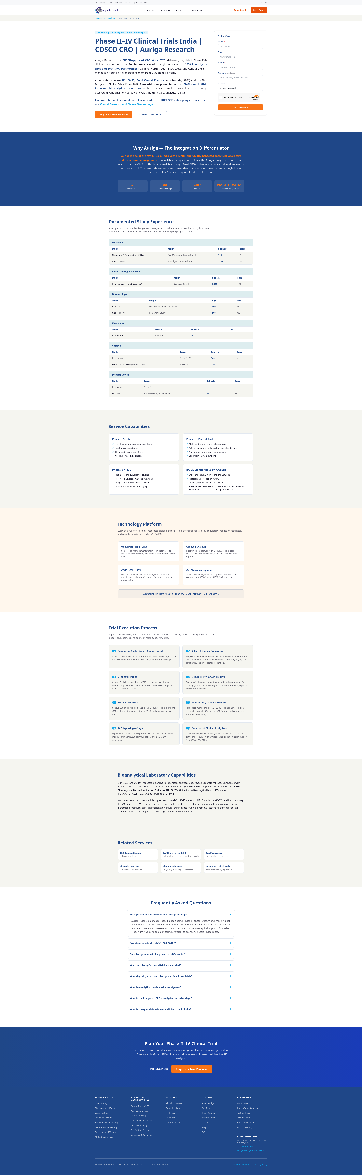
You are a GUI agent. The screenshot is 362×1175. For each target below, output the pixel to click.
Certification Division (140, 1130)
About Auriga (208, 1103)
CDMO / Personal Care (141, 1120)
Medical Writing (138, 1115)
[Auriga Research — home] (107, 10)
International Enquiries (122, 3)
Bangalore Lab (173, 1108)
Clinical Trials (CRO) (140, 1106)
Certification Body (139, 1125)
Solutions (165, 10)
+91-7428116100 (159, 1069)
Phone (221, 62)
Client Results (208, 1113)
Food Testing (101, 1103)
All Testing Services (104, 1137)
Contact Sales (141, 3)
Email (221, 52)
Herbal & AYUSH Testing (106, 1122)
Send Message (240, 107)
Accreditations (208, 1117)
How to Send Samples (247, 1108)
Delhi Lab (170, 1113)
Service (221, 83)
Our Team (206, 1108)
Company (226, 73)
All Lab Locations (174, 1103)
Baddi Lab (170, 1117)
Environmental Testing (105, 1132)
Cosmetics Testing (103, 1117)
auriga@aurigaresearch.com (250, 1150)
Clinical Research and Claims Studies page (126, 104)
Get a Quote (259, 10)
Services (150, 10)
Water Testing (101, 1113)
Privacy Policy (260, 1164)
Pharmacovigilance (139, 1111)
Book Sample (240, 10)
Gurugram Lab (173, 1122)
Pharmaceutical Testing (106, 1108)
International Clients (247, 1122)
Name (221, 41)
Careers (205, 1122)
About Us (180, 10)
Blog (204, 1127)
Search (264, 3)
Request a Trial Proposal (114, 114)
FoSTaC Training (244, 1127)
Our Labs (101, 3)
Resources (197, 10)
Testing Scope (243, 1117)
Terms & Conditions (241, 1164)
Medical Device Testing (106, 1127)
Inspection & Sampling (141, 1135)
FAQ (203, 1132)
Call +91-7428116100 (150, 114)
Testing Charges (245, 1113)
